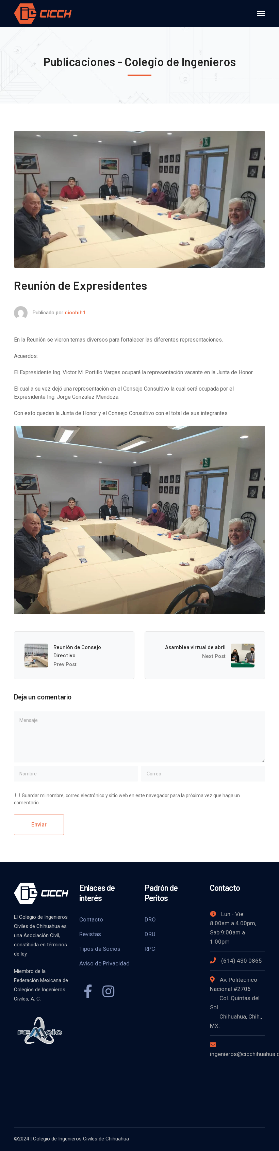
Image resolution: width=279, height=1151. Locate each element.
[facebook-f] (87, 992)
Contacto (91, 919)
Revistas (90, 934)
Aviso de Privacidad (104, 963)
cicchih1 (75, 313)
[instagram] (108, 992)
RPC (150, 948)
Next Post (214, 656)
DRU (150, 934)
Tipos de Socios (99, 948)
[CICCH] (43, 13)
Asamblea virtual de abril (195, 647)
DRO (150, 919)
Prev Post (65, 664)
